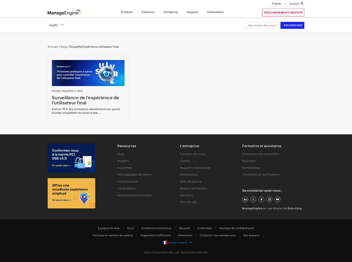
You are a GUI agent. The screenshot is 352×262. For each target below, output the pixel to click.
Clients (185, 161)
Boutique (249, 161)
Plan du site (188, 202)
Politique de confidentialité (236, 228)
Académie (124, 168)
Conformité (204, 228)
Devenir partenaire (193, 188)
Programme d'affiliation (155, 235)
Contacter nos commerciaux (218, 235)
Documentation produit (134, 195)
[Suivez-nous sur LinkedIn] (245, 199)
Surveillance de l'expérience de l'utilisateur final (85, 100)
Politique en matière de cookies (113, 235)
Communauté (127, 181)
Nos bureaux (251, 235)
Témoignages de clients (134, 174)
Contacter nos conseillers (261, 154)
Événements (189, 174)
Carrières (186, 195)
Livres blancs (126, 188)
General (56, 91)
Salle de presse (191, 181)
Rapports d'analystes (195, 168)
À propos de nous (192, 154)
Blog (64, 46)
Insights (123, 161)
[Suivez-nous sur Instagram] (269, 199)
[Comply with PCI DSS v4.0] (71, 158)
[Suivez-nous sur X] (253, 199)
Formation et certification (261, 174)
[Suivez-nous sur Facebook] (261, 199)
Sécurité (184, 228)
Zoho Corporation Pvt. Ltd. (162, 252)
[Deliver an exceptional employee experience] (71, 193)
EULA (130, 228)
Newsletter (185, 235)
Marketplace (251, 168)
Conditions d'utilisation (156, 228)
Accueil (53, 46)
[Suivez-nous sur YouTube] (277, 199)
